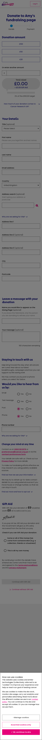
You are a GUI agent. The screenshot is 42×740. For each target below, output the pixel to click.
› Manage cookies (21, 717)
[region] (21, 706)
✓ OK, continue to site (21, 732)
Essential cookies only (21, 725)
